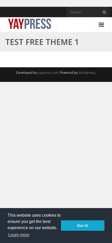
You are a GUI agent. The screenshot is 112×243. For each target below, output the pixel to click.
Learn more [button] (18, 235)
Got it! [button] (82, 225)
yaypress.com (48, 72)
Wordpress (86, 72)
